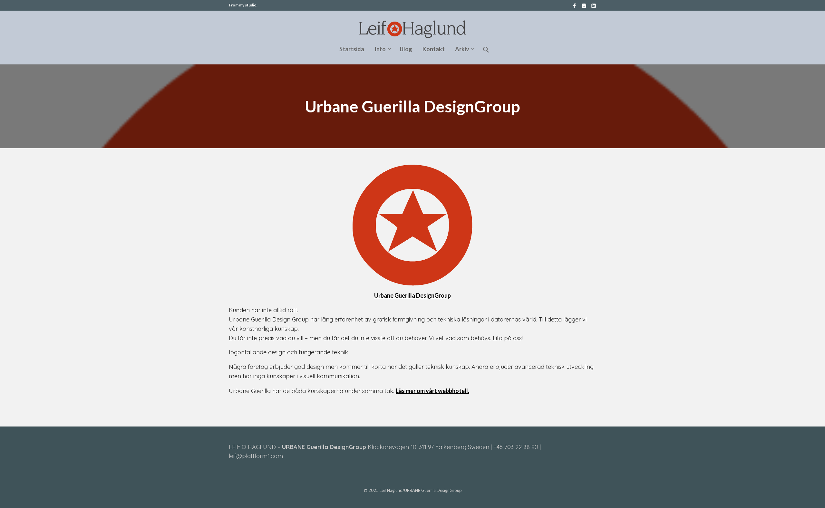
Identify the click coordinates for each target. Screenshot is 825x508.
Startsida (351, 49)
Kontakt (433, 49)
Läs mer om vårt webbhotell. (432, 390)
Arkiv (462, 49)
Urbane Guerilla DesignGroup (412, 295)
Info (380, 49)
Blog (406, 49)
